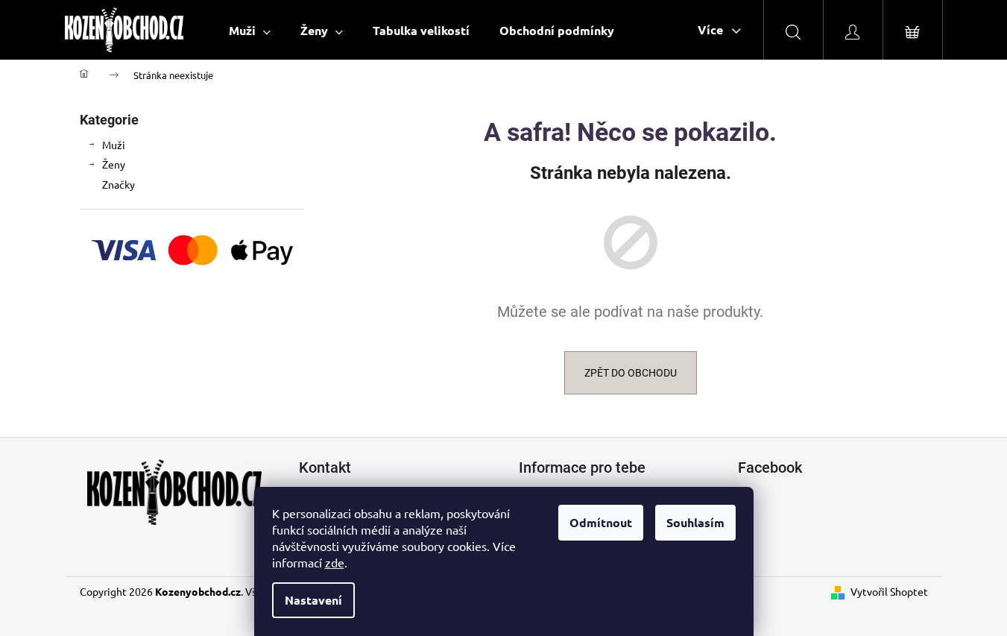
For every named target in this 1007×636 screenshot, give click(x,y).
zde (334, 562)
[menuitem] (249, 30)
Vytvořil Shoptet (889, 591)
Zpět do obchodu (630, 373)
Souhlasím (695, 522)
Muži (113, 144)
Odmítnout (600, 522)
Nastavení (313, 600)
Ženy (113, 164)
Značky (118, 184)
